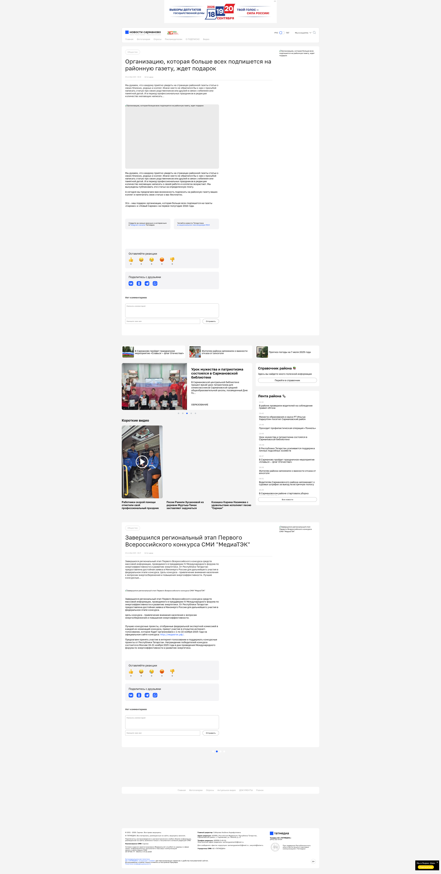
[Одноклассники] (139, 283)
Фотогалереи (196, 790)
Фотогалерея (143, 39)
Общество (132, 52)
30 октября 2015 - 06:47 (133, 553)
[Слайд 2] (182, 413)
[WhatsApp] (155, 283)
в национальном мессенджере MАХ (193, 225)
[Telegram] (147, 283)
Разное (259, 790)
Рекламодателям (173, 39)
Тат (287, 33)
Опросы (157, 39)
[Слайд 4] (191, 413)
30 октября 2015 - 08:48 (133, 77)
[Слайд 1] (178, 413)
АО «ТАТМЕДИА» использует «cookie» (140, 861)
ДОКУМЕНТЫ (246, 790)
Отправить (211, 321)
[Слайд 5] (195, 413)
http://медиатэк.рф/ (172, 634)
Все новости (287, 499)
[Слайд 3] (187, 413)
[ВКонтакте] (131, 283)
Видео (206, 39)
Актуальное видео (226, 790)
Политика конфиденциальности (138, 864)
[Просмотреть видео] (142, 461)
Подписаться (426, 867)
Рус (276, 33)
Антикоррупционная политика (137, 859)
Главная (129, 39)
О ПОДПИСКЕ (193, 39)
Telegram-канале (138, 225)
